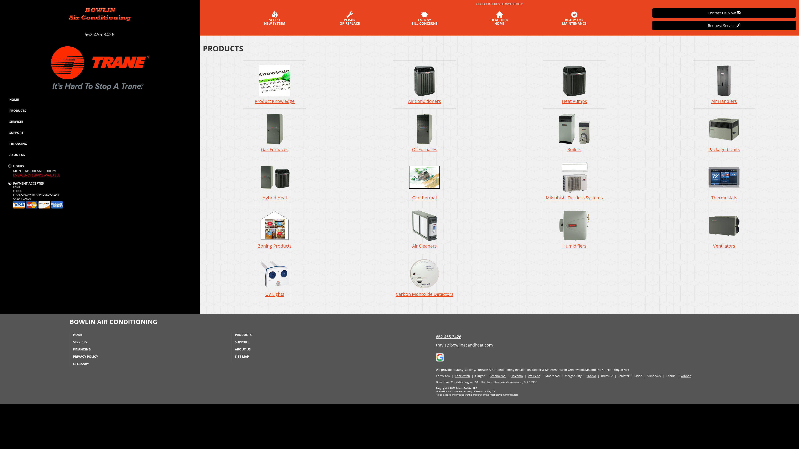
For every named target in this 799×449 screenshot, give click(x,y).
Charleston (462, 376)
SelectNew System (274, 21)
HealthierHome (499, 21)
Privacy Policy (85, 356)
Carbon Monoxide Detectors (424, 294)
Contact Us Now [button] (722, 12)
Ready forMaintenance (574, 21)
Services (16, 122)
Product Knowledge (275, 101)
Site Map (242, 356)
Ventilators (724, 246)
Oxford (591, 376)
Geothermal (424, 198)
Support (16, 133)
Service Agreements (191, 161)
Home (14, 99)
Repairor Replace (350, 21)
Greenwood (498, 376)
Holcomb (517, 376)
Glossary (81, 364)
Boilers (574, 149)
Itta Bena (534, 376)
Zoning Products (275, 246)
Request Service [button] (722, 25)
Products (17, 111)
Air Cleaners (424, 246)
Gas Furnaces (274, 149)
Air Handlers (724, 101)
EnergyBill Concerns (424, 21)
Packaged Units (724, 149)
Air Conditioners (424, 101)
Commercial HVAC (189, 211)
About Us (17, 155)
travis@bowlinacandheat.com (464, 345)
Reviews (181, 164)
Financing (18, 144)
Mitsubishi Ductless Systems (574, 198)
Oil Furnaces (424, 149)
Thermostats (724, 198)
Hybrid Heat (274, 198)
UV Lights (274, 294)
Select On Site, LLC (466, 388)
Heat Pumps (574, 101)
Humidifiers (574, 246)
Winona (686, 376)
